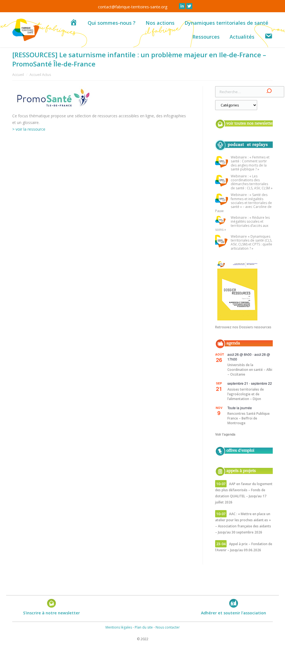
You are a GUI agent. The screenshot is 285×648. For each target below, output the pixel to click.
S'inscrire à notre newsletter (51, 612)
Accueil (18, 74)
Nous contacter (168, 627)
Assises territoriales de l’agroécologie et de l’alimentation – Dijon (245, 394)
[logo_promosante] (101, 98)
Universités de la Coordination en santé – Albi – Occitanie (249, 370)
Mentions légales (118, 627)
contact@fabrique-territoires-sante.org (132, 6)
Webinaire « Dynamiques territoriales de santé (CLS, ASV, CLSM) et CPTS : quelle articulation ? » (251, 243)
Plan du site (144, 627)
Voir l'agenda (225, 434)
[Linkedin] (182, 6)
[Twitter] (189, 6)
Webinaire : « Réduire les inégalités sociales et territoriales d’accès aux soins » (242, 224)
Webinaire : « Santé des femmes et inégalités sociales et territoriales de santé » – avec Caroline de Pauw (243, 203)
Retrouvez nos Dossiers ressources (243, 327)
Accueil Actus (40, 74)
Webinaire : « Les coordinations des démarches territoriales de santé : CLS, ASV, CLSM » (251, 182)
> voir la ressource (28, 129)
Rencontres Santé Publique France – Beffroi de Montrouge (248, 418)
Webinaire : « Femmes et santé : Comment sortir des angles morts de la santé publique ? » (250, 163)
